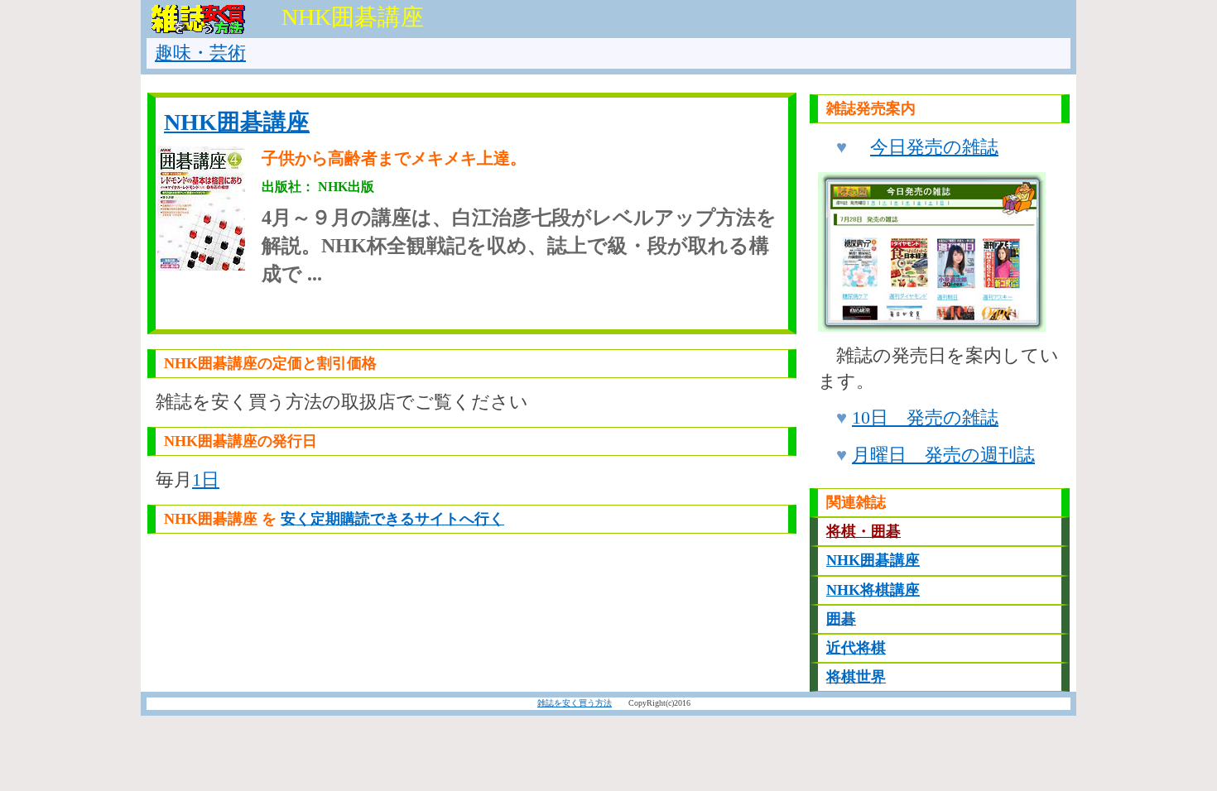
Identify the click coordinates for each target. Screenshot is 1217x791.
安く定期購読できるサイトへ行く (392, 519)
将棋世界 (856, 677)
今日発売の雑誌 (934, 147)
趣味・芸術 (200, 52)
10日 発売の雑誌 (925, 417)
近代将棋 (856, 648)
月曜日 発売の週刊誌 (943, 454)
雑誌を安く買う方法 (574, 702)
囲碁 (841, 619)
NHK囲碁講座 (237, 122)
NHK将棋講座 (873, 590)
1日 (205, 479)
